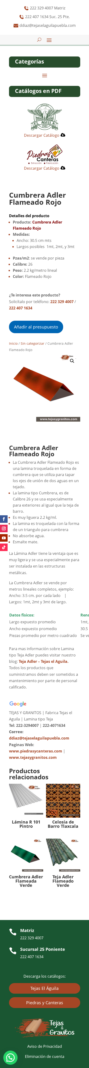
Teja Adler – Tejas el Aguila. (44, 661)
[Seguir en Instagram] (4, 528)
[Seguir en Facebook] (4, 519)
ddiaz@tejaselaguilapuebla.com (39, 738)
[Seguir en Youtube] (4, 538)
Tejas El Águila (44, 988)
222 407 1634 (20, 308)
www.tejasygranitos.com (33, 757)
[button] (72, 361)
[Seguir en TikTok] (4, 547)
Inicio (13, 343)
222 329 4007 (62, 301)
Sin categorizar (32, 343)
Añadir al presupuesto (36, 327)
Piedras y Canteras (44, 1002)
